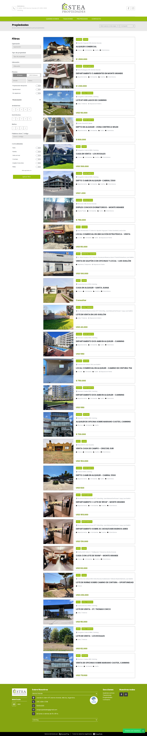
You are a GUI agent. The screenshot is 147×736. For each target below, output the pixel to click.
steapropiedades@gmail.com (46, 710)
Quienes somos (52, 19)
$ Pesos (19, 75)
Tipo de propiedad (19, 53)
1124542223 (40, 706)
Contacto (96, 19)
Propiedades (82, 19)
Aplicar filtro (26, 177)
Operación (16, 44)
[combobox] (26, 56)
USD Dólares (33, 75)
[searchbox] (27, 56)
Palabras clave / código (20, 134)
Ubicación (15, 62)
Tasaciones (68, 19)
